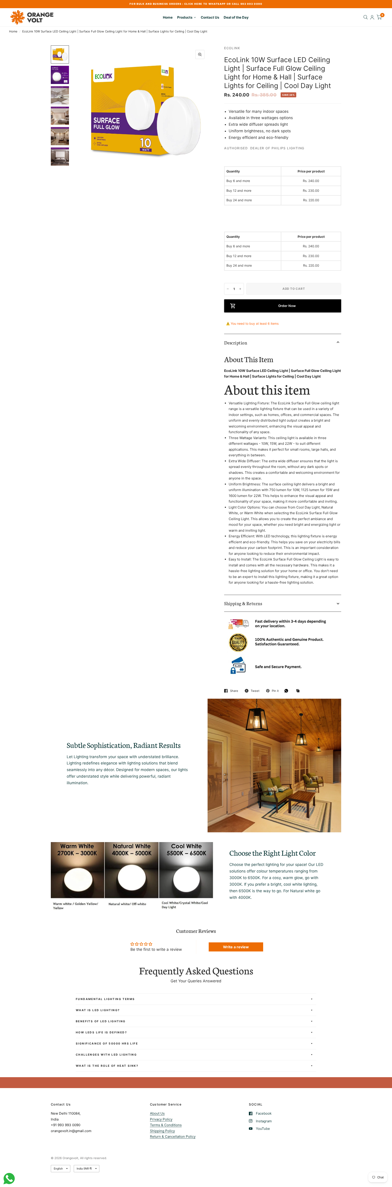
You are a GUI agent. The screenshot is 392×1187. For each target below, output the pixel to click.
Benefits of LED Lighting (101, 1021)
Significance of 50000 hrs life (107, 1043)
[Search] (365, 17)
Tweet (255, 691)
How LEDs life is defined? (101, 1032)
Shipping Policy (162, 1131)
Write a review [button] (236, 947)
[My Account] (372, 17)
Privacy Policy (161, 1119)
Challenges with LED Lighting (106, 1054)
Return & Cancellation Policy (173, 1136)
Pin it (275, 691)
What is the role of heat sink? (107, 1065)
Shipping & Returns (243, 603)
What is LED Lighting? (98, 1010)
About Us (157, 1113)
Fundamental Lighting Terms (105, 999)
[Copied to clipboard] (299, 691)
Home (13, 31)
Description (235, 342)
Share (234, 691)
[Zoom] (199, 54)
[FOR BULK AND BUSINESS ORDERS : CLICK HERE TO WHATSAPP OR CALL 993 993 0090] (196, 4)
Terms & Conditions (166, 1125)
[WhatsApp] (287, 691)
